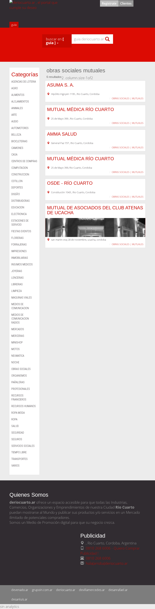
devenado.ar (19, 590)
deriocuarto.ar (65, 590)
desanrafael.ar (118, 590)
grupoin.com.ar (42, 590)
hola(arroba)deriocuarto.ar (107, 563)
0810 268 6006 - (100, 548)
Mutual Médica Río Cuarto (80, 109)
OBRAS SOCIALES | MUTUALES (127, 98)
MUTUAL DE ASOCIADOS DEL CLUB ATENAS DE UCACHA (95, 210)
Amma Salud (62, 134)
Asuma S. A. (60, 85)
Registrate (109, 3)
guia (14, 25)
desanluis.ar (19, 599)
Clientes (126, 3)
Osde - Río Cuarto (70, 183)
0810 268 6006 (98, 558)
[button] (57, 41)
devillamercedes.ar (92, 590)
